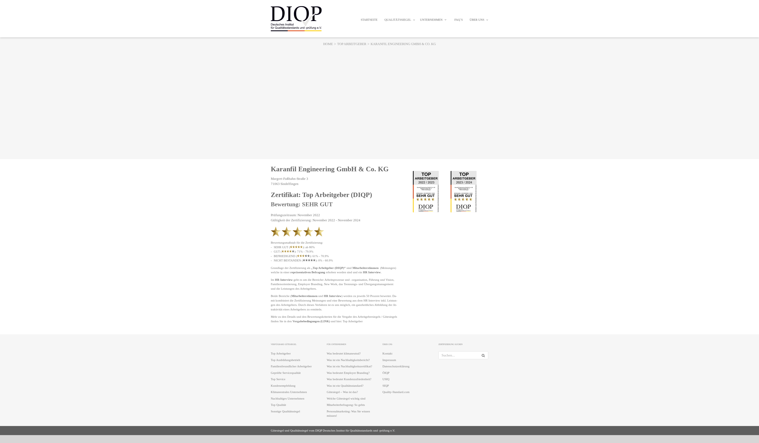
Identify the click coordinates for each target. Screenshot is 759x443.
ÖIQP (385, 372)
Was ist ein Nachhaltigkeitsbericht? (348, 360)
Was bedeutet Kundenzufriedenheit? (349, 379)
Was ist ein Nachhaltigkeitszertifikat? (349, 366)
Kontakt (387, 353)
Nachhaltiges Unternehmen (287, 398)
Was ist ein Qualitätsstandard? (345, 385)
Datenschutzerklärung (396, 366)
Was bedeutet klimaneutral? (344, 353)
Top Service (278, 379)
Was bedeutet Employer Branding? (348, 372)
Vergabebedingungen (306, 321)
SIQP (385, 385)
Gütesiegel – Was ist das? (342, 392)
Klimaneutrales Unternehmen (289, 392)
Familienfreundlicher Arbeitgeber (291, 366)
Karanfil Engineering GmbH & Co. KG (330, 169)
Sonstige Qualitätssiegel (285, 411)
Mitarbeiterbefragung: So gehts (346, 404)
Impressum (389, 360)
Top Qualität (278, 404)
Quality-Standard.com (396, 392)
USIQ (385, 379)
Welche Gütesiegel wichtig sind (346, 398)
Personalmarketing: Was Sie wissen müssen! (348, 414)
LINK (325, 321)
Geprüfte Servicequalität (286, 372)
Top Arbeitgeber (353, 321)
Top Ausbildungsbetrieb (285, 360)
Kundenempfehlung (283, 385)
